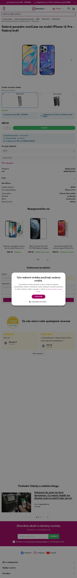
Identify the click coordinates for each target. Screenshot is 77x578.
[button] (38, 302)
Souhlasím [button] (38, 296)
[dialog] (38, 289)
